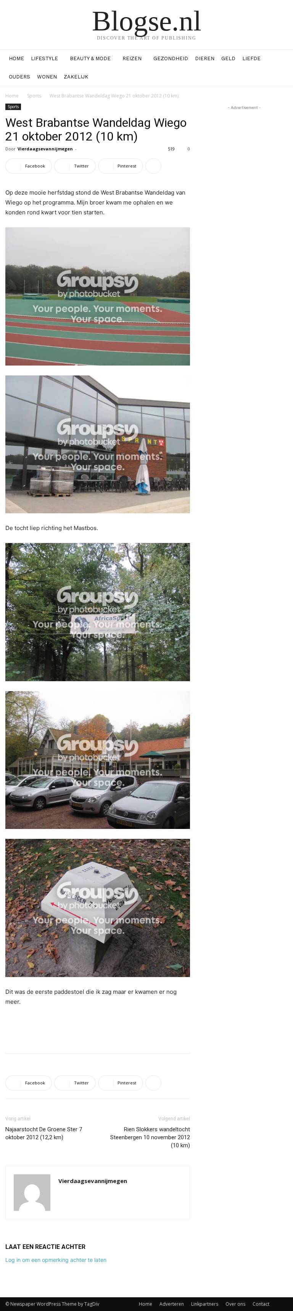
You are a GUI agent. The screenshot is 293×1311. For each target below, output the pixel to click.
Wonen (47, 77)
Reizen (132, 58)
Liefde (251, 58)
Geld (228, 58)
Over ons (235, 1304)
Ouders (19, 77)
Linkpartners (204, 1304)
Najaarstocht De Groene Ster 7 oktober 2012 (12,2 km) (43, 1133)
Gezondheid (170, 58)
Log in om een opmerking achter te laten (55, 1260)
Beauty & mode (90, 58)
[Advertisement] (97, 1028)
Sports (34, 96)
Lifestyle (44, 58)
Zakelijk (76, 77)
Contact (261, 1304)
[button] (278, 58)
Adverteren (171, 1304)
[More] (153, 166)
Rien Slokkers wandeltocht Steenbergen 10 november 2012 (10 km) (150, 1137)
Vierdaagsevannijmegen (45, 149)
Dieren (204, 58)
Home (16, 58)
